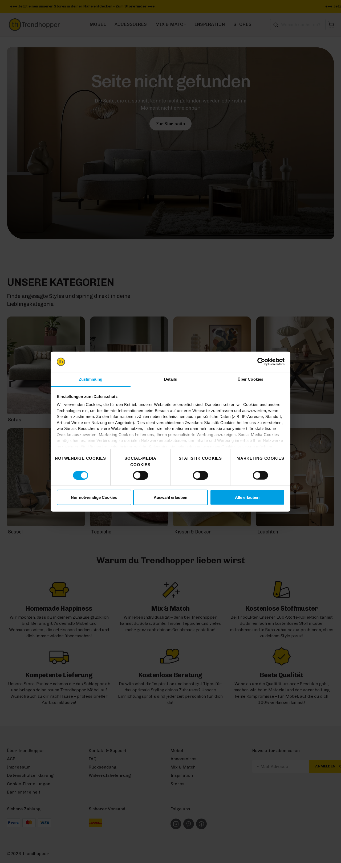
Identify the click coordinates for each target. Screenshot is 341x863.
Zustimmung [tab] (91, 379)
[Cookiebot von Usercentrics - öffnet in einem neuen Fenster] (261, 362)
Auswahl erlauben (170, 497)
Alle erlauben (247, 497)
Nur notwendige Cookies (94, 497)
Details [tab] (170, 379)
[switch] (140, 475)
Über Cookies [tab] (250, 379)
